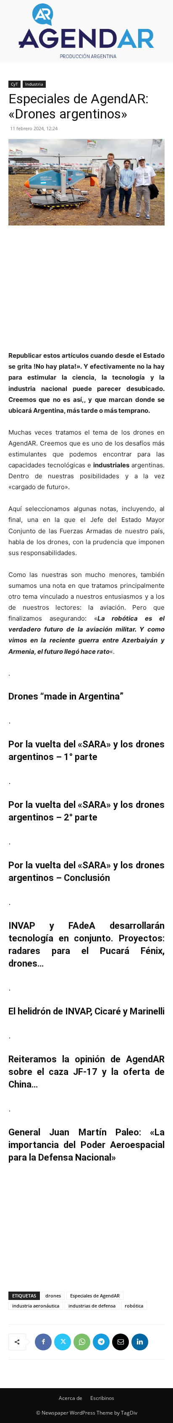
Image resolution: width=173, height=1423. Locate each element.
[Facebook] (43, 1342)
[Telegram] (101, 1342)
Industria (34, 84)
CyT (14, 84)
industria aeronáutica (35, 1305)
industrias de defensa (91, 1305)
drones (53, 1295)
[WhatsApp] (81, 1342)
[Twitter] (62, 1342)
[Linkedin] (139, 1342)
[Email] (120, 1342)
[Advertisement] (86, 288)
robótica (134, 1305)
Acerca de (70, 1398)
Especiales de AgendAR (95, 1295)
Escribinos (102, 1398)
